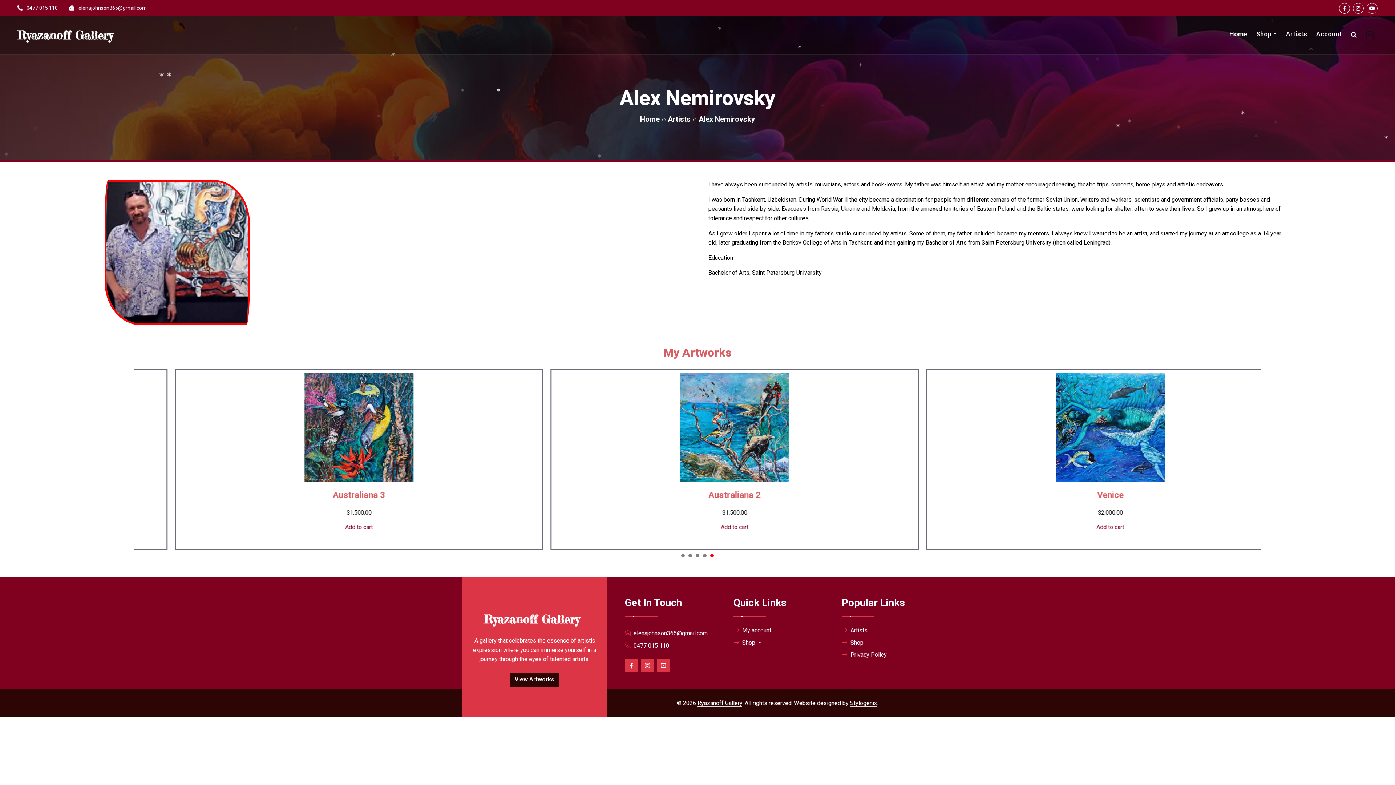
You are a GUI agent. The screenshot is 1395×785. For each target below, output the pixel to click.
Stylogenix (863, 703)
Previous (145, 464)
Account (1329, 34)
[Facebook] (1344, 8)
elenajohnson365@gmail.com (112, 8)
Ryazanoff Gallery (720, 703)
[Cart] (1370, 35)
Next (1249, 464)
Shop (1263, 34)
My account (756, 630)
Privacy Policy (868, 654)
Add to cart (325, 527)
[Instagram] (1358, 8)
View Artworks (534, 679)
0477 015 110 (42, 8)
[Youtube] (1372, 8)
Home (1238, 34)
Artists (1296, 34)
